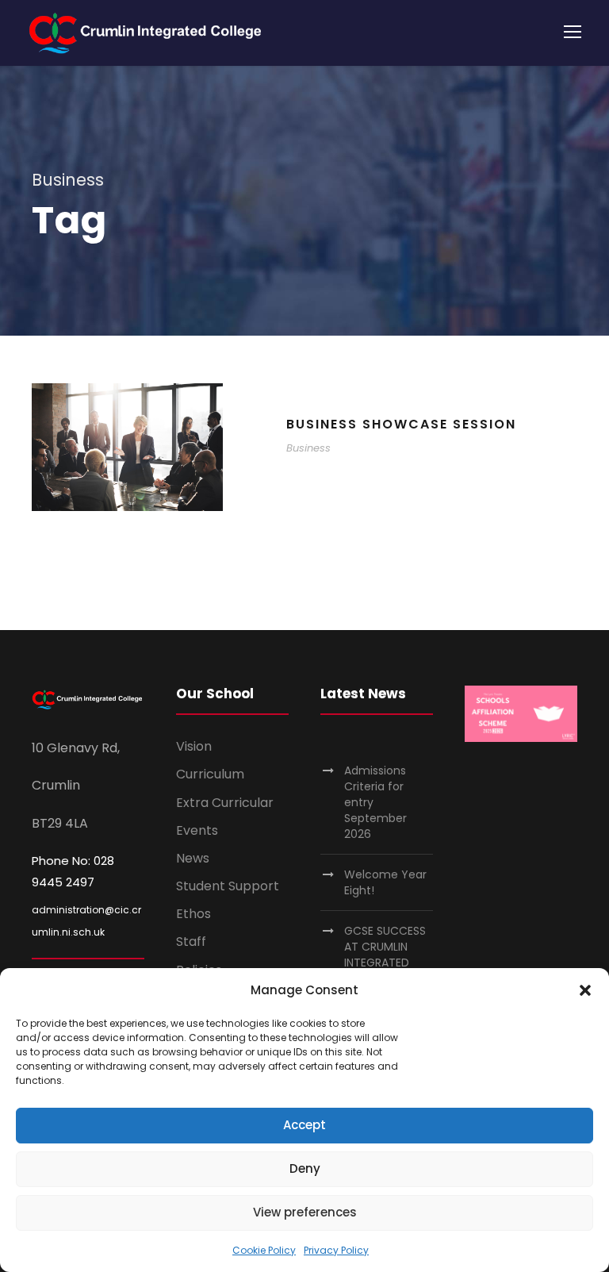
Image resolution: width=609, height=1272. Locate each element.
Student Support (227, 886)
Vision (194, 746)
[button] (585, 990)
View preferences (305, 1212)
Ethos (193, 914)
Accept (304, 1124)
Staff (191, 941)
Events (197, 830)
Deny (304, 1168)
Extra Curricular (225, 803)
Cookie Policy (264, 1250)
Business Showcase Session (401, 424)
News (192, 858)
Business (308, 447)
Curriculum (210, 774)
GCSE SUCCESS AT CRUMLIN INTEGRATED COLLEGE (385, 954)
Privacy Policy (336, 1250)
